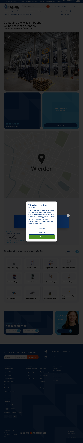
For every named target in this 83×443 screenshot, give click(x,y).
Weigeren (41, 232)
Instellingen (41, 228)
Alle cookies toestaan (41, 237)
